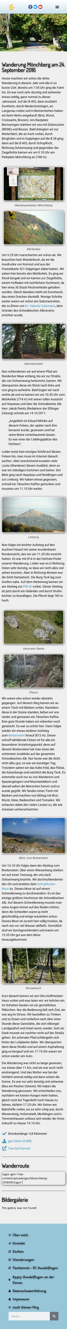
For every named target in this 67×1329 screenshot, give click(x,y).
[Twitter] (35, 7)
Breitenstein (16, 735)
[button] (57, 7)
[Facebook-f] (30, 7)
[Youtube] (40, 7)
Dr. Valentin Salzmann (40, 306)
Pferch (28, 586)
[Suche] (54, 1316)
